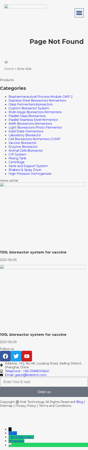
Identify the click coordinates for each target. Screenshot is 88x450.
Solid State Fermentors (26, 131)
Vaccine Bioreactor (23, 143)
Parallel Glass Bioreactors (27, 116)
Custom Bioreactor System (29, 108)
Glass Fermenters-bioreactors (31, 104)
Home (9, 69)
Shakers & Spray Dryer (25, 170)
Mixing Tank (17, 158)
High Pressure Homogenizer (30, 174)
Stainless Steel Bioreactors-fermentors (37, 100)
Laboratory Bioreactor (25, 135)
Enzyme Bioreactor (23, 147)
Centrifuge (17, 162)
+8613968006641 (21, 437)
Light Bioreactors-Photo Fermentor (35, 127)
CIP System (17, 154)
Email (13, 433)
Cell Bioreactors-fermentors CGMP (34, 139)
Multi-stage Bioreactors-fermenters (35, 112)
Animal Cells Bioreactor (26, 150)
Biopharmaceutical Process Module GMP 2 (41, 97)
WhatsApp (16, 441)
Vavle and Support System (28, 166)
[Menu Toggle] (79, 12)
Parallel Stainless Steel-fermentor (33, 120)
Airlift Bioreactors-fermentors (30, 124)
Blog (79, 402)
